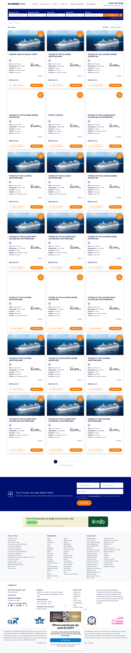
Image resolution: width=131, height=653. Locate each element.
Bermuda (50, 553)
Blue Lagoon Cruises (93, 550)
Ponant (106, 546)
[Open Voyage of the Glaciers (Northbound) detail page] (53, 80)
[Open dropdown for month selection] (45, 15)
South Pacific (68, 564)
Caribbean (50, 561)
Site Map (90, 643)
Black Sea (50, 555)
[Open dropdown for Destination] (83, 15)
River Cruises (12, 568)
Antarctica (50, 542)
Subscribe (76, 596)
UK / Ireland (67, 570)
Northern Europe (69, 550)
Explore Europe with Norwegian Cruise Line (21, 557)
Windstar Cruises (109, 566)
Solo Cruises (11, 566)
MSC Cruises (90, 578)
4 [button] (70, 461)
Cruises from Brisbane (14, 546)
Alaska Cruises (12, 538)
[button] (50, 461)
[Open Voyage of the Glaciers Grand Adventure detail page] (92, 80)
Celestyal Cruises (92, 555)
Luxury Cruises (12, 561)
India (48, 578)
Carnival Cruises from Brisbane (17, 544)
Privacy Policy (78, 607)
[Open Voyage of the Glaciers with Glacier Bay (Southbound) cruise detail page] (104, 101)
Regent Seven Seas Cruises (112, 550)
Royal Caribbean (109, 551)
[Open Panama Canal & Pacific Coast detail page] (14, 80)
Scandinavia (67, 561)
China (49, 564)
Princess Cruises (109, 548)
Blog (74, 605)
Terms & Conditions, (94, 496)
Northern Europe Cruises (15, 564)
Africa (49, 538)
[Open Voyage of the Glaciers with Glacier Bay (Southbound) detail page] (92, 141)
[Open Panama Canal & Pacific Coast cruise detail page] (26, 40)
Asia (48, 546)
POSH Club (77, 601)
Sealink (106, 557)
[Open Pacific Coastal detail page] (53, 141)
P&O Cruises (107, 544)
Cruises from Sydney (14, 548)
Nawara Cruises (108, 538)
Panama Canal (68, 555)
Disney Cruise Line (92, 563)
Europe (49, 570)
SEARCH (112, 15)
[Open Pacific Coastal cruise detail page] (65, 101)
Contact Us (77, 594)
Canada (49, 557)
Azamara (89, 548)
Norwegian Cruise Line (111, 540)
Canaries (49, 559)
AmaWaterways (91, 538)
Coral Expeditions (92, 557)
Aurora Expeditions (93, 544)
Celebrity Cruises (92, 553)
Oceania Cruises (109, 542)
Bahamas (50, 550)
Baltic (49, 551)
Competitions (78, 603)
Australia (50, 548)
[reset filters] (120, 15)
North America (68, 548)
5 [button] (75, 461)
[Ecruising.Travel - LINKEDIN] (20, 605)
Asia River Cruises (13, 542)
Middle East (67, 544)
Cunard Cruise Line (92, 561)
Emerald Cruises (92, 564)
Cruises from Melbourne (15, 553)
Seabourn (107, 555)
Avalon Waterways (92, 546)
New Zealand (68, 546)
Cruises (17, 23)
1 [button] (55, 461)
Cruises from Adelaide (14, 550)
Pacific (66, 553)
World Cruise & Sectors (71, 574)
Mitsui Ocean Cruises (93, 576)
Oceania (66, 551)
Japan (65, 538)
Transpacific (67, 568)
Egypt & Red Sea (52, 568)
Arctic (49, 544)
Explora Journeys (92, 566)
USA (65, 572)
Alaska (49, 540)
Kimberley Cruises (13, 559)
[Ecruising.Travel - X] (14, 605)
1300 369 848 (115, 3)
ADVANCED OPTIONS (116, 18)
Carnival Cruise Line (93, 551)
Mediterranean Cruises (15, 563)
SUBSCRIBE (84, 503)
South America (68, 563)
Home (10, 23)
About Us (76, 592)
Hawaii (49, 574)
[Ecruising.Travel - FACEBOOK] (8, 605)
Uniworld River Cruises (111, 561)
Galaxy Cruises (91, 570)
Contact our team (14, 600)
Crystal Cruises (91, 559)
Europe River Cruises (14, 555)
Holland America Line (93, 572)
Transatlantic (68, 566)
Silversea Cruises (109, 559)
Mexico (66, 542)
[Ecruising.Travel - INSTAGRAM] (17, 605)
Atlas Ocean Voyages (93, 542)
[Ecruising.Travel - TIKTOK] (26, 605)
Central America (52, 563)
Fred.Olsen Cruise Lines (94, 568)
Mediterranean (68, 540)
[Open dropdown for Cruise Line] (64, 15)
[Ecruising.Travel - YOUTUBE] (11, 605)
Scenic (106, 553)
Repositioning (68, 557)
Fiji (48, 572)
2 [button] (60, 461)
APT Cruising (91, 540)
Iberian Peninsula (52, 576)
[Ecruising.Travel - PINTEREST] (23, 605)
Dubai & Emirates (52, 566)
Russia (66, 559)
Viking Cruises (108, 563)
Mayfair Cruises (91, 574)
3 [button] (65, 461)
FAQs (75, 598)
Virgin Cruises (108, 564)
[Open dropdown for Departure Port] (25, 15)
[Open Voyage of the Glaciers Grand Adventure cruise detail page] (104, 40)
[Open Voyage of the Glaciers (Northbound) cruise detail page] (65, 40)
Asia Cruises (11, 540)
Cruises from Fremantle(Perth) (17, 551)
